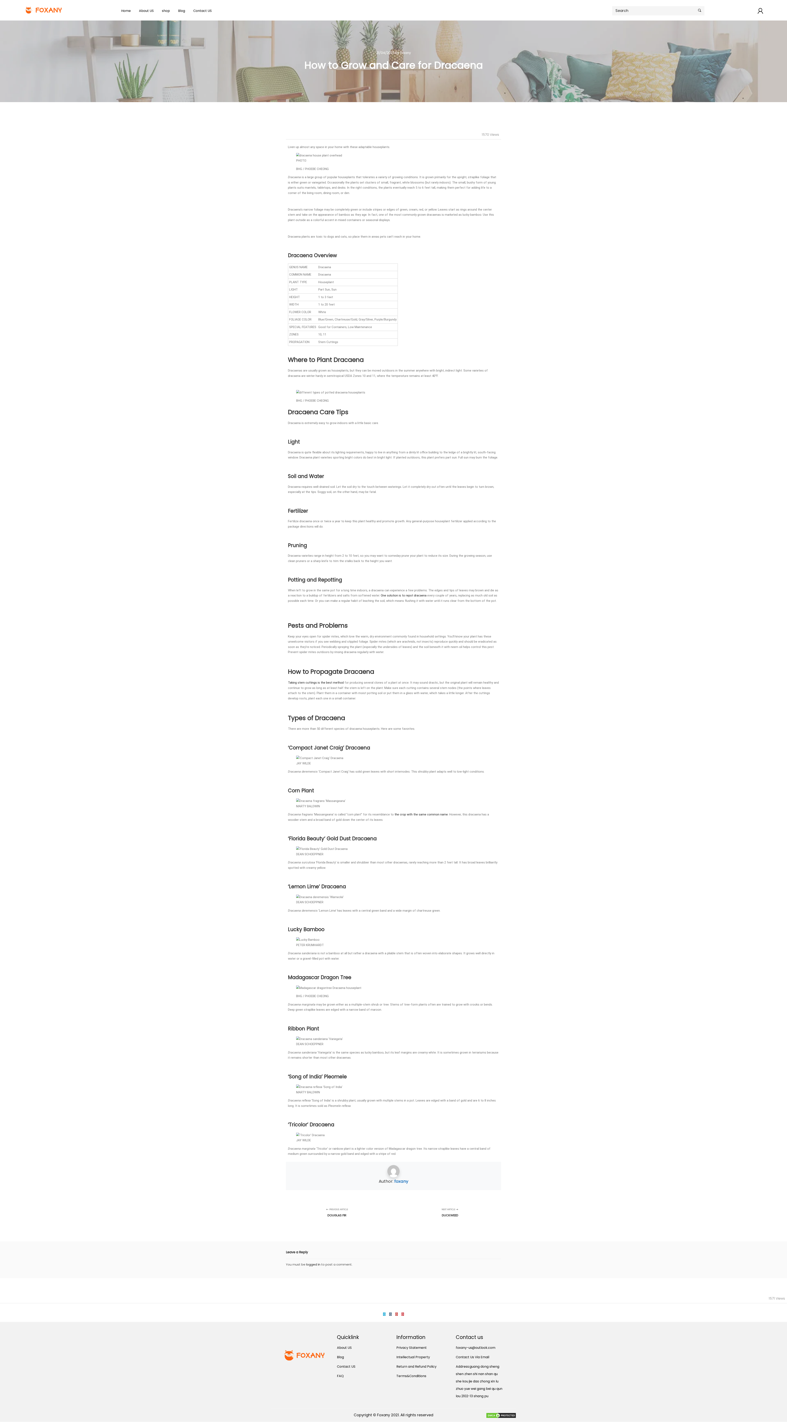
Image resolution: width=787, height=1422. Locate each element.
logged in (313, 1264)
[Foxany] (44, 9)
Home (126, 10)
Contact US (202, 10)
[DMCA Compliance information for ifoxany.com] (501, 1416)
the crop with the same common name (421, 814)
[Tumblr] (390, 1314)
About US (146, 10)
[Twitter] (384, 1314)
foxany (401, 1181)
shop (166, 10)
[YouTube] (396, 1314)
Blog (181, 10)
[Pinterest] (402, 1314)
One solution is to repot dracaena (403, 595)
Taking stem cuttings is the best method (316, 682)
